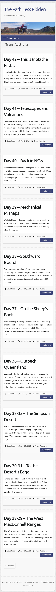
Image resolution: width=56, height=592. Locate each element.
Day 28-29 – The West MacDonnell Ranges (23, 521)
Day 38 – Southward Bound (22, 259)
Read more (46, 92)
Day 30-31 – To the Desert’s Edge (21, 468)
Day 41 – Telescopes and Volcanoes (26, 111)
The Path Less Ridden (25, 9)
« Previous (9, 566)
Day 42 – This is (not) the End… (26, 62)
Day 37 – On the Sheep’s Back (26, 311)
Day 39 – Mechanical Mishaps (22, 210)
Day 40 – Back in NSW (23, 160)
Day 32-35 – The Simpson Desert (27, 416)
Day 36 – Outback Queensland (20, 364)
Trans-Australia (39, 89)
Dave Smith (11, 89)
